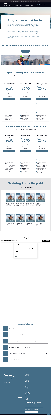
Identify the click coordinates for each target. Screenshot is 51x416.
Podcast (26, 398)
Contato (26, 395)
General (26, 397)
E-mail (5, 386)
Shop (26, 386)
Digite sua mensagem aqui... (9, 389)
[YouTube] (3, 3)
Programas (27, 387)
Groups (26, 399)
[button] (38, 4)
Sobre (26, 391)
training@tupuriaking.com (33, 409)
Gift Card (26, 394)
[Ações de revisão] (36, 244)
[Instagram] (5, 3)
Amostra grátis (27, 393)
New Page (27, 374)
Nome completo (7, 382)
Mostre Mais (22, 249)
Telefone (14, 386)
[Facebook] (6, 3)
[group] (25, 200)
